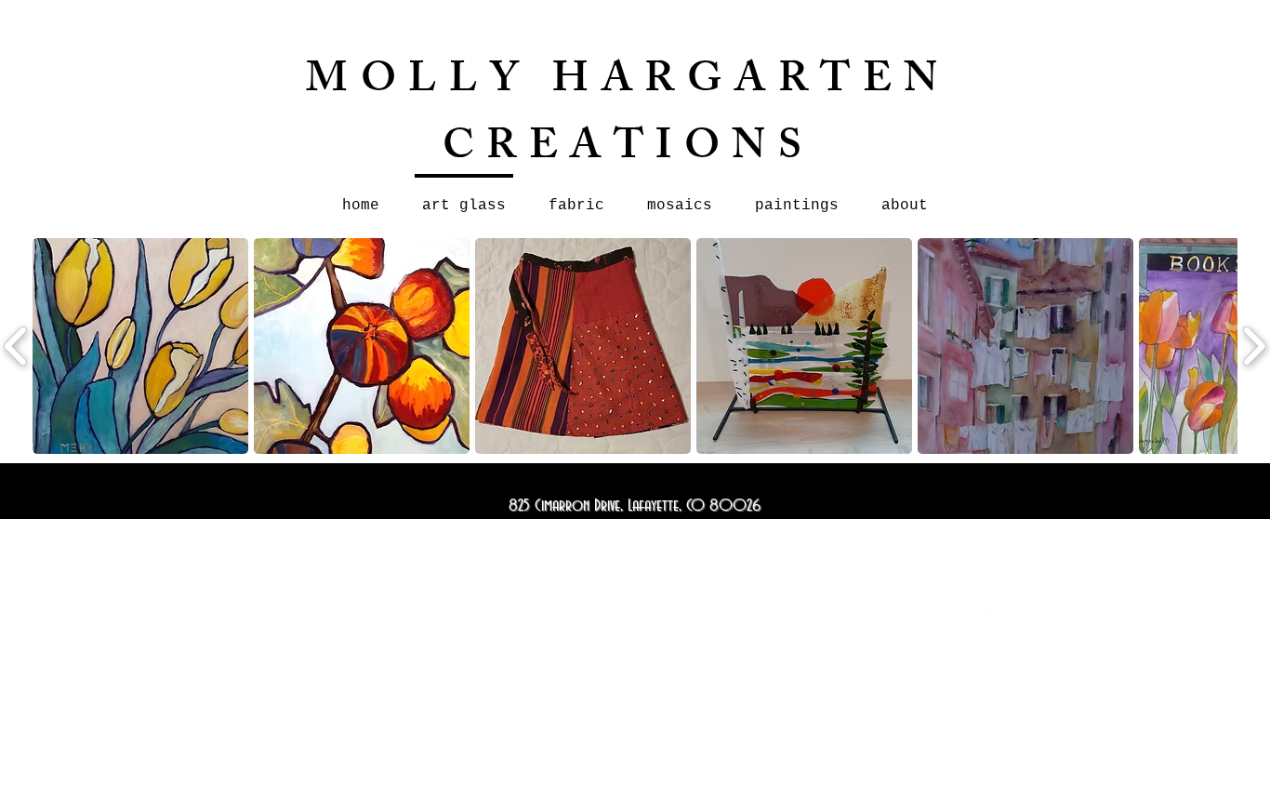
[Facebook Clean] (989, 610)
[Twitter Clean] (1013, 610)
